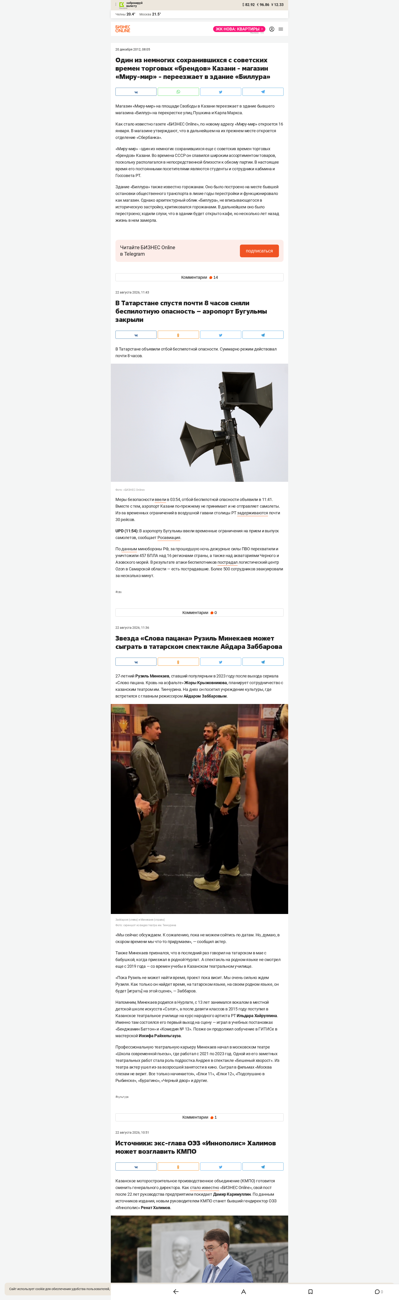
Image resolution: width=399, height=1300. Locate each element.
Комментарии (199, 277)
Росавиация (168, 537)
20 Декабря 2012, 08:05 (132, 49)
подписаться (259, 250)
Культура (121, 1097)
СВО (118, 592)
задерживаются (252, 512)
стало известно (204, 1187)
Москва (145, 14)
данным (129, 548)
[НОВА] (238, 29)
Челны (120, 14)
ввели (160, 499)
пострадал (228, 562)
